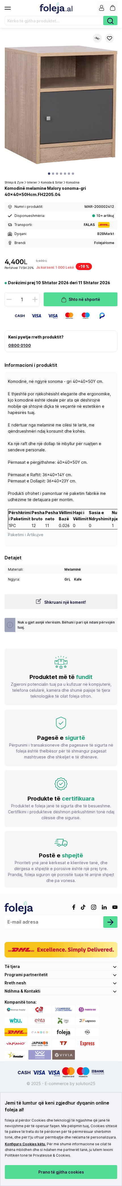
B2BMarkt (105, 234)
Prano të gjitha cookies (61, 1172)
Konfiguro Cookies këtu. (25, 1144)
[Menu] (10, 6)
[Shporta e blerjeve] (112, 7)
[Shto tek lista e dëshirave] (109, 38)
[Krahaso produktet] (97, 38)
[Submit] (110, 922)
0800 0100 (19, 345)
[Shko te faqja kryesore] (56, 8)
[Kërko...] (110, 20)
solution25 (85, 1083)
